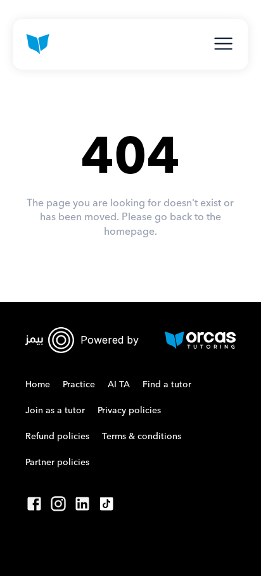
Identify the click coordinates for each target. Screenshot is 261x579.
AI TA (119, 384)
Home (37, 384)
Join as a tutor (55, 410)
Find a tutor (167, 384)
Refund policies (57, 436)
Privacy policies (129, 410)
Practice (79, 384)
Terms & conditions (141, 436)
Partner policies (57, 462)
